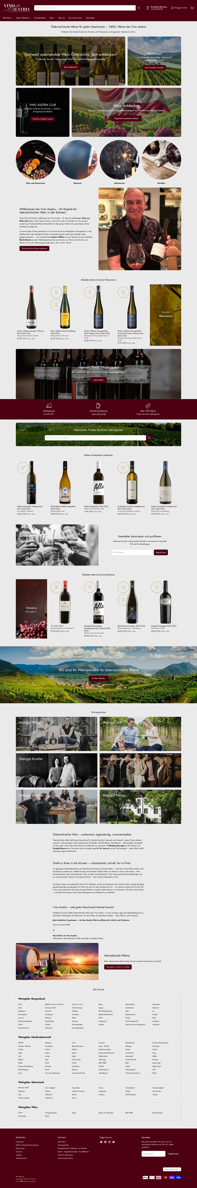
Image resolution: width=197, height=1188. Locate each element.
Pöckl (100, 1018)
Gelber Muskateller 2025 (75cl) (96, 506)
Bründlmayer (130, 1042)
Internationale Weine (65, 1158)
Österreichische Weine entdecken (34, 248)
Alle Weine (7, 18)
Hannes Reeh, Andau (158, 628)
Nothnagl (102, 1059)
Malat (74, 1056)
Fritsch (47, 1049)
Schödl (101, 1066)
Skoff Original (131, 1094)
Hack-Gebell (130, 1088)
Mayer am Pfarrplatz (106, 1113)
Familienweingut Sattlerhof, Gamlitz (129, 511)
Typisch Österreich (23, 18)
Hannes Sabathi (158, 1088)
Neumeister (157, 1091)
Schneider (75, 1066)
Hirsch (154, 1049)
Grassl (128, 1049)
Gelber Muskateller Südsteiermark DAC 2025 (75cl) (30, 507)
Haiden (47, 1024)
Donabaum (49, 1046)
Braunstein (156, 1004)
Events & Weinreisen (65, 1155)
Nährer (20, 1059)
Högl (20, 1053)
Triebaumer (103, 1021)
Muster (128, 1091)
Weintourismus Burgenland (135, 1024)
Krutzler (155, 1014)
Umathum (155, 1021)
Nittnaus (48, 1018)
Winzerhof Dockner (133, 1073)
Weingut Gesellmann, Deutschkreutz (62, 628)
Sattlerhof (48, 1094)
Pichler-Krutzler (131, 1059)
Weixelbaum (103, 1073)
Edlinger (129, 1046)
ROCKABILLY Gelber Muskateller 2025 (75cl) (63, 507)
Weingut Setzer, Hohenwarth (60, 336)
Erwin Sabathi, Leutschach (25, 511)
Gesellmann (130, 1008)
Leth (19, 1056)
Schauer (102, 1094)
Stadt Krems (156, 1066)
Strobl (47, 1069)
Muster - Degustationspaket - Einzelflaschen (73, 1151)
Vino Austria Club (75, 18)
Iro (153, 1011)
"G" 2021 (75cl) (57, 626)
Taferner (75, 1069)
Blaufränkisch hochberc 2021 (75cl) (131, 626)
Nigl (46, 1059)
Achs (20, 1004)
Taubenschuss (104, 1069)
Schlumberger (157, 1113)
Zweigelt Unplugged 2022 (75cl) (163, 626)
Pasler (74, 1018)
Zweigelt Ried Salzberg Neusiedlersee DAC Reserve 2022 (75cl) (97, 628)
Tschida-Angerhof (132, 1021)
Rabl (127, 1063)
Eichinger (155, 1046)
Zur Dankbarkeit (78, 1028)
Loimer (47, 1056)
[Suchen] (139, 7)
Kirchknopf (49, 1014)
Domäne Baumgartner (160, 1042)
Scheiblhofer (49, 1021)
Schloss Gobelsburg (25, 1066)
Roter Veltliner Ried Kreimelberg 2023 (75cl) (63, 332)
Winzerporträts (39, 18)
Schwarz (75, 1021)
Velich (20, 1024)
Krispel (47, 1091)
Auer (73, 1042)
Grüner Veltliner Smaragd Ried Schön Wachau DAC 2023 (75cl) (97, 332)
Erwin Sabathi (50, 1088)
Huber (47, 1053)
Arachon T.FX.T (77, 1004)
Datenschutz (20, 1148)
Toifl (153, 1069)
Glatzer (74, 1049)
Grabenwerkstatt (105, 1049)
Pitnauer (155, 1059)
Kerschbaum (22, 1014)
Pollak (20, 1063)
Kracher (101, 1024)
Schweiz (171, 1169)
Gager (101, 1008)
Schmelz (48, 1066)
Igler (127, 1011)
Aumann (102, 1042)
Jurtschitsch (130, 1053)
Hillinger (75, 1011)
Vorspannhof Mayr (78, 1073)
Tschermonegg (23, 1098)
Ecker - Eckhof (104, 1046)
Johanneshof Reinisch (106, 1053)
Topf (19, 1073)
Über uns (61, 18)
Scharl (74, 1094)
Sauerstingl (156, 1063)
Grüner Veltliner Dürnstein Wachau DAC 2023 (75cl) (30, 332)
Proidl (74, 1063)
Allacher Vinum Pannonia (54, 1004)
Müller (154, 1056)
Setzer (128, 1066)
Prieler (128, 1018)
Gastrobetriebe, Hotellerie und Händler (72, 1148)
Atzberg (48, 1042)
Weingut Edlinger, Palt (57, 511)
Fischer (20, 1049)
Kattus (74, 1113)
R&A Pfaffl (102, 1063)
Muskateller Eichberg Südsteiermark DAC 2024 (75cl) (131, 507)
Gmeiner (155, 1008)
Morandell (129, 1056)
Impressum (20, 1141)
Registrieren (161, 552)
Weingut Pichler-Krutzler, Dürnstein (28, 336)
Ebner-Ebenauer (78, 1046)
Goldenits (21, 1011)
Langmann (102, 1091)
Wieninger (22, 1116)
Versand (19, 1151)
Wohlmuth (48, 1028)
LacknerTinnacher (78, 1091)
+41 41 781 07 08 (157, 9)
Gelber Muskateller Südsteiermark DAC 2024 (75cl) (164, 507)
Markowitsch (103, 1056)
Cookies (19, 1155)
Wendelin (155, 1024)
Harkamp (21, 1091)
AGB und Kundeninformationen (27, 1145)
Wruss (74, 1098)
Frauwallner (76, 1088)
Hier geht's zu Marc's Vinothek (118, 967)
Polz (19, 1094)
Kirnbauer (75, 1014)
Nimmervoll (76, 1059)
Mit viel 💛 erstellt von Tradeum (26, 1181)
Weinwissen (90, 18)
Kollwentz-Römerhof (106, 1014)
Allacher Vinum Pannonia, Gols (94, 509)
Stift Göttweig (23, 1069)
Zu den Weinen (98, 678)
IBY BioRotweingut (105, 1011)
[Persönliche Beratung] (98, 409)
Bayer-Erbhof (130, 1004)
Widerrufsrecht (21, 1158)
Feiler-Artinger (77, 1008)
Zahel (154, 1073)
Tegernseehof (130, 1069)
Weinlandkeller (77, 1024)
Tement (155, 1094)
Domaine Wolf (50, 1008)
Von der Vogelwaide (52, 1073)
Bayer (101, 1004)
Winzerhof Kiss (23, 1028)
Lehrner (21, 1018)
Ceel (20, 1008)
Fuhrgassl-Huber (51, 1113)
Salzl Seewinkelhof (25, 1021)
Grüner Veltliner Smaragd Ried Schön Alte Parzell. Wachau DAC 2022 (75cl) (130, 333)
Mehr (52, 18)
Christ (20, 1112)
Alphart (20, 1042)
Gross (101, 1088)
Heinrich (48, 1011)
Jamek (74, 1053)
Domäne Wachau (24, 1046)
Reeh (154, 1018)
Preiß (47, 1063)
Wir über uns (20, 1176)
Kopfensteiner (131, 1014)
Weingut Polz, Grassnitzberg (160, 511)
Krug (154, 1053)
